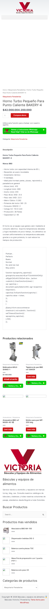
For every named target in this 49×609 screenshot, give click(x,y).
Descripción (8, 150)
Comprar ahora (19, 115)
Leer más (31, 377)
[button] (24, 17)
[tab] (24, 149)
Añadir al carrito (10, 379)
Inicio (5, 90)
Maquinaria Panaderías (16, 90)
